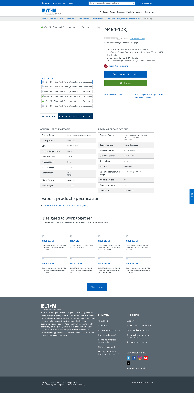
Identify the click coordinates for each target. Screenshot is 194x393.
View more (97, 287)
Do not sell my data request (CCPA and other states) (63, 384)
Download (48, 79)
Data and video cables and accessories (74, 19)
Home (44, 19)
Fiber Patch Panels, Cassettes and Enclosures (123, 19)
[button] (125, 83)
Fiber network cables (113, 94)
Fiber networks (97, 19)
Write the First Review (137, 39)
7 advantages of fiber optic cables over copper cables (149, 95)
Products (53, 19)
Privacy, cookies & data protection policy (58, 382)
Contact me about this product (125, 74)
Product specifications (118, 66)
